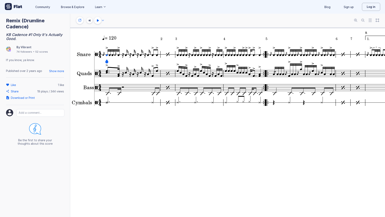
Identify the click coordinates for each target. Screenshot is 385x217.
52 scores (41, 51)
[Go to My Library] (13, 7)
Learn (98, 7)
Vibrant (26, 47)
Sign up (349, 7)
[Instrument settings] (79, 20)
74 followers (24, 51)
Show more (56, 71)
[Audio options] (102, 20)
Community (42, 7)
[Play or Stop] (97, 20)
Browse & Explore (72, 7)
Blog (327, 7)
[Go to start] (89, 20)
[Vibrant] (8, 49)
